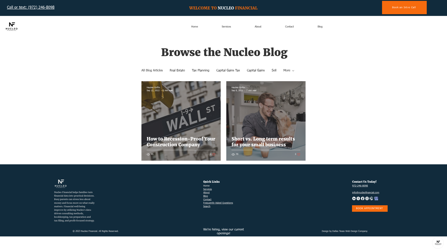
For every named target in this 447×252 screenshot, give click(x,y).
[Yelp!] (358, 198)
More (286, 70)
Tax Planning (200, 70)
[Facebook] (362, 198)
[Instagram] (367, 198)
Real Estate (177, 70)
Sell (274, 70)
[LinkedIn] (354, 198)
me (208, 186)
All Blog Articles (152, 70)
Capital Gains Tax (228, 70)
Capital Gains (256, 70)
